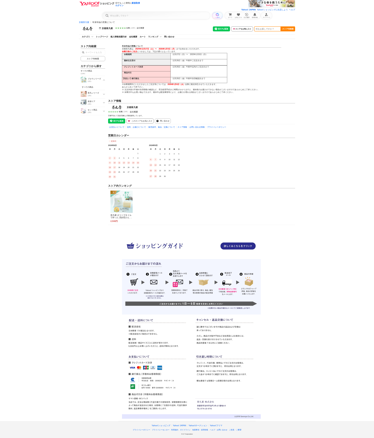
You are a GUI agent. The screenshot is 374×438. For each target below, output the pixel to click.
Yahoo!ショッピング (161, 425)
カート (143, 36)
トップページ (102, 36)
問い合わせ (169, 36)
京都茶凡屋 (84, 22)
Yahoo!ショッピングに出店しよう (272, 9)
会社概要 (140, 28)
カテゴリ (86, 36)
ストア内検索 (288, 29)
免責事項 (195, 430)
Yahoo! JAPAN (248, 9)
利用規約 (174, 430)
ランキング (153, 36)
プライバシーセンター (160, 430)
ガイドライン (185, 430)
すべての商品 (87, 87)
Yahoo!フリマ (216, 425)
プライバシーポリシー (216, 127)
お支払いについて (116, 127)
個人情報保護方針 (118, 36)
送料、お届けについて (136, 127)
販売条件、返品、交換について (161, 127)
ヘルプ (292, 9)
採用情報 (204, 430)
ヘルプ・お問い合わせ (218, 430)
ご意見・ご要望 (235, 430)
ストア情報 (182, 127)
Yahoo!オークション (198, 425)
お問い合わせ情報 (197, 127)
